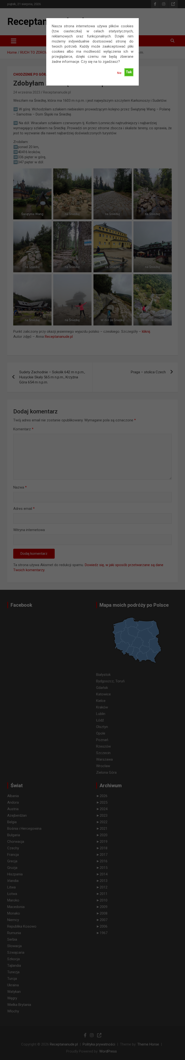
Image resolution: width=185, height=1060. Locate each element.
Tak (129, 72)
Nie (119, 73)
